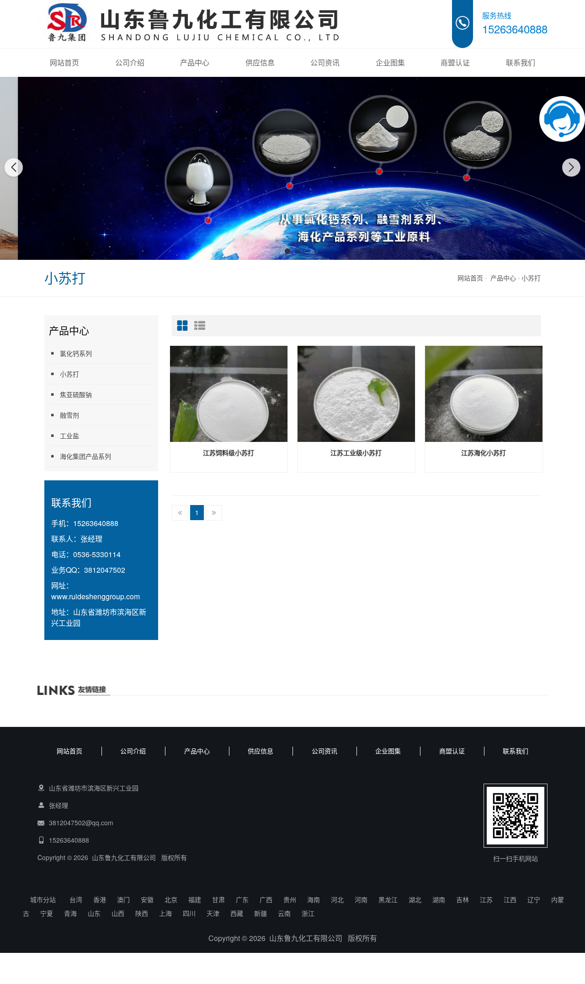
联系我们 (520, 62)
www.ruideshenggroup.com (95, 596)
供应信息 (260, 62)
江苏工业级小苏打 (356, 452)
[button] (287, 251)
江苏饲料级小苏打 (228, 452)
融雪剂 (69, 414)
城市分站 (43, 899)
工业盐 (69, 435)
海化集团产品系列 (85, 456)
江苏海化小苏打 (483, 452)
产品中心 (194, 62)
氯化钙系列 (76, 353)
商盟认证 (455, 62)
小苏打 (531, 277)
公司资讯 (325, 62)
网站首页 (64, 62)
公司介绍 (129, 62)
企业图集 (390, 62)
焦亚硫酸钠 (76, 394)
